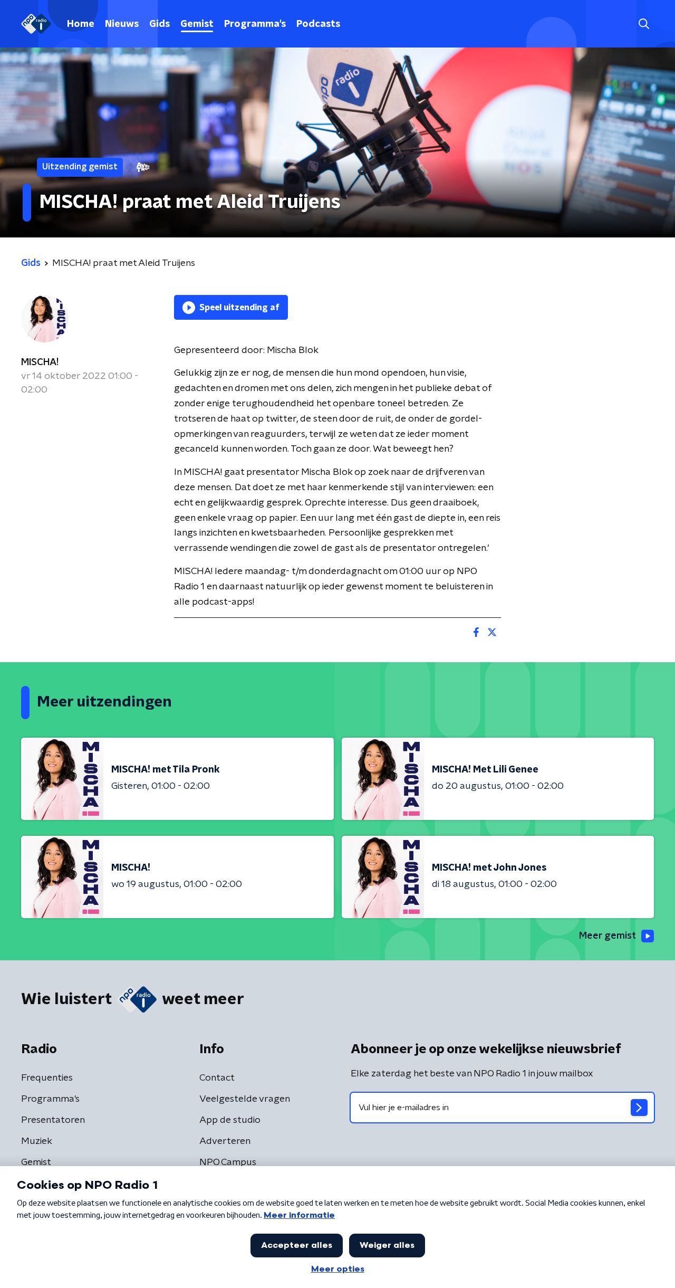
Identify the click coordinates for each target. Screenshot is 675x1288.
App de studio (230, 1120)
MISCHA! (40, 362)
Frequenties (47, 1078)
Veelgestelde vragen (244, 1099)
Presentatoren (53, 1120)
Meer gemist (607, 936)
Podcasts (318, 24)
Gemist (197, 24)
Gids (159, 24)
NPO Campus (227, 1162)
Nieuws (122, 24)
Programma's (255, 24)
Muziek (36, 1141)
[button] (643, 24)
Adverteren (224, 1141)
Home (80, 24)
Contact (217, 1078)
